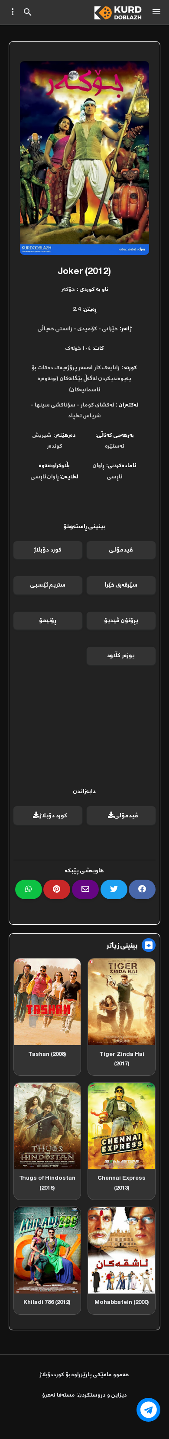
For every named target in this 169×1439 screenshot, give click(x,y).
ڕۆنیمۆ (47, 620)
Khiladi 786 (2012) (47, 1302)
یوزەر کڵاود (121, 655)
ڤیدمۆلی (121, 550)
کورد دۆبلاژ (48, 550)
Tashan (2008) (47, 1054)
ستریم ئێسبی (47, 585)
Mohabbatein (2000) (121, 1302)
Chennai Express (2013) (122, 1183)
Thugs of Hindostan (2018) (47, 1183)
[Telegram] (148, 1410)
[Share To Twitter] (114, 889)
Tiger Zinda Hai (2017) (121, 1059)
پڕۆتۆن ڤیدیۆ (121, 620)
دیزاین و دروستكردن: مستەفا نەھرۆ (84, 1395)
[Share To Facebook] (142, 889)
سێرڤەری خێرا (121, 585)
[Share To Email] (85, 889)
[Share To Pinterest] (56, 889)
